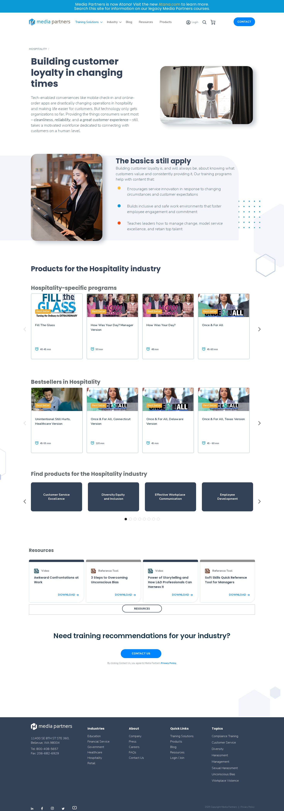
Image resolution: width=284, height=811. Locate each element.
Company (135, 736)
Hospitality (95, 758)
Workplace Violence (225, 781)
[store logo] (50, 22)
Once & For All (212, 325)
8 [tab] (158, 519)
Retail (92, 763)
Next (259, 329)
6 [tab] (149, 519)
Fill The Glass (45, 325)
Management (220, 762)
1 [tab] (125, 519)
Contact (244, 22)
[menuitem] (88, 22)
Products (176, 741)
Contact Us (136, 758)
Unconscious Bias (223, 774)
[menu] (123, 22)
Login (194, 22)
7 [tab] (153, 519)
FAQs (132, 752)
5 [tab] (144, 519)
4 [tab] (139, 519)
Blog (173, 747)
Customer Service (224, 742)
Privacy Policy (247, 806)
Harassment (220, 755)
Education (94, 736)
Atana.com (169, 4)
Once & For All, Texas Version (223, 419)
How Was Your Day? (160, 325)
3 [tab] (135, 519)
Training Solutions (182, 736)
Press (132, 741)
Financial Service (99, 741)
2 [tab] (130, 519)
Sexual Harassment (225, 768)
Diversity (218, 749)
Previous (25, 329)
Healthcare (95, 752)
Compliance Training (225, 736)
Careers (134, 747)
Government (96, 747)
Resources (177, 752)
